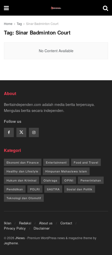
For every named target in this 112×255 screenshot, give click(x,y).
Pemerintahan (90, 180)
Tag (19, 23)
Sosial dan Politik (79, 189)
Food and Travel (86, 162)
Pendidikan (15, 189)
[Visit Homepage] (56, 8)
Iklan (7, 222)
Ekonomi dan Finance (23, 162)
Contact (66, 222)
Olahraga (50, 180)
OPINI (68, 180)
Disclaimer (41, 228)
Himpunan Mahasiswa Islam (66, 171)
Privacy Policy (15, 228)
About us (46, 222)
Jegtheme (11, 243)
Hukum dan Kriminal (21, 180)
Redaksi (25, 222)
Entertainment (56, 162)
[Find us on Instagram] (34, 132)
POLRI (35, 189)
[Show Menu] (6, 8)
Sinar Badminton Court (42, 23)
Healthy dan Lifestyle (22, 171)
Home (8, 23)
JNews (20, 238)
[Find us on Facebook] (9, 132)
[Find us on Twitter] (21, 132)
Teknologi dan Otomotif (24, 198)
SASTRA (53, 189)
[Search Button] (105, 8)
